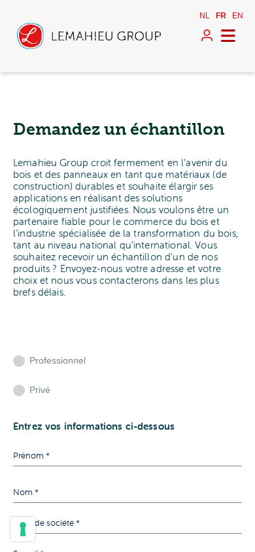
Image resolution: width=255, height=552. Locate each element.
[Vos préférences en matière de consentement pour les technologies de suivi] (22, 529)
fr (221, 15)
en (237, 15)
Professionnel (57, 360)
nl (204, 15)
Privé (39, 390)
